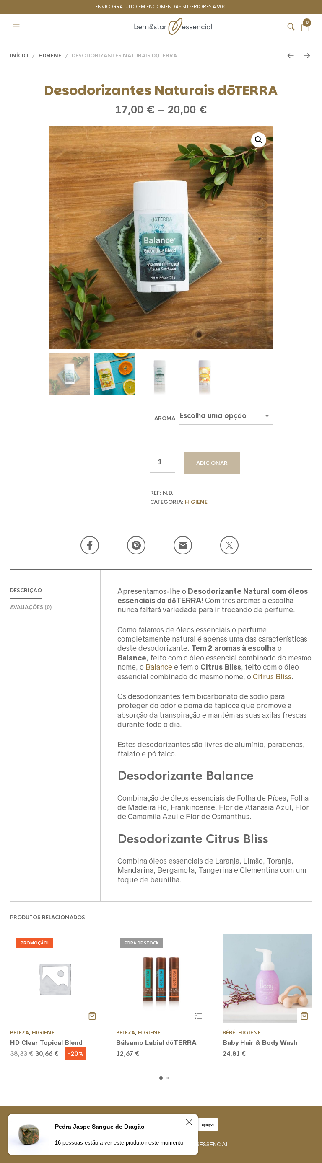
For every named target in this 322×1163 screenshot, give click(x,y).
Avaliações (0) (31, 607)
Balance (158, 667)
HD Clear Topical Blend (46, 1042)
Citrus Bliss (272, 677)
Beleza (19, 1032)
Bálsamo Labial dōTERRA (156, 1042)
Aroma (164, 418)
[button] (17, 26)
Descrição (26, 590)
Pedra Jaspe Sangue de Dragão (100, 1126)
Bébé (229, 1032)
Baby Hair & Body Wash (260, 1042)
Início (19, 55)
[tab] (55, 591)
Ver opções (198, 1015)
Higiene (50, 55)
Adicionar (212, 463)
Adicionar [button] (92, 1015)
